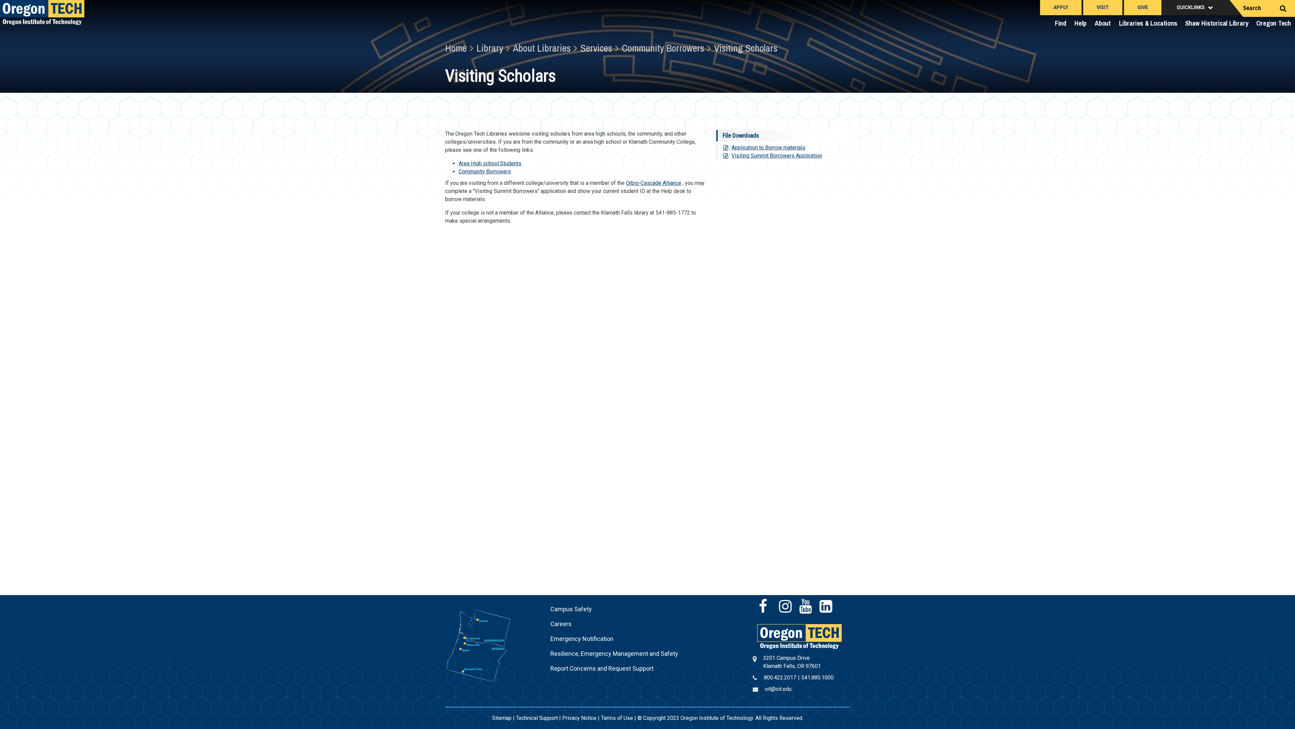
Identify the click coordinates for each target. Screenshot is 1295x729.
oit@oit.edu (778, 689)
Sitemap (502, 718)
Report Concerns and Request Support (602, 668)
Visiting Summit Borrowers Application (776, 155)
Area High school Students (490, 163)
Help (1080, 23)
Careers (561, 623)
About (1103, 23)
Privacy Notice (579, 718)
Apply (1061, 7)
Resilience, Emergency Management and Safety (614, 653)
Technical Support (537, 718)
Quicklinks (1191, 7)
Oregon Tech (1273, 23)
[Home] (799, 636)
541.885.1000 (817, 677)
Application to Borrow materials (768, 147)
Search (1252, 8)
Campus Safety (571, 609)
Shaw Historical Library (1216, 23)
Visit (1103, 7)
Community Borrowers (485, 171)
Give (1143, 7)
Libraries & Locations (1148, 23)
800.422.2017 (780, 677)
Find (1060, 23)
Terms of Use (617, 718)
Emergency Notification (581, 638)
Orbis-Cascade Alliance (653, 183)
